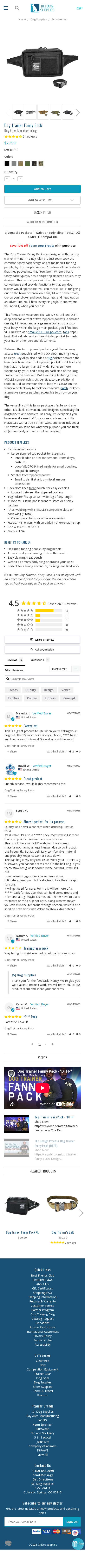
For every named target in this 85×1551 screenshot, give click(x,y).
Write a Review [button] (44, 639)
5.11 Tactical (42, 1437)
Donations (42, 1323)
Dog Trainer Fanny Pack (19, 746)
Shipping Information (43, 1297)
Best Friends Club (42, 1275)
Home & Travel (42, 1391)
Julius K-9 (43, 1442)
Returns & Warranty (42, 1301)
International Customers (42, 1331)
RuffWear (42, 1429)
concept (69, 698)
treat (17, 353)
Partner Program (42, 1310)
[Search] (17, 8)
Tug (10, 497)
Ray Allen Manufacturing (42, 1416)
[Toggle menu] (6, 8)
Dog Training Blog (42, 1314)
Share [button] (13, 751)
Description (42, 212)
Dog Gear (42, 1378)
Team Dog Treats (41, 246)
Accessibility (43, 1344)
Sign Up (72, 1521)
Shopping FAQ (42, 1293)
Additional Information (42, 221)
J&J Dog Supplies (42, 1411)
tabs (66, 332)
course (32, 698)
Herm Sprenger (42, 1424)
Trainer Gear (42, 1374)
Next (77, 112)
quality (30, 690)
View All (43, 1455)
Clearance (42, 1361)
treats (13, 690)
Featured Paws (43, 1280)
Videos (42, 1057)
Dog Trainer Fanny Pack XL (22, 1232)
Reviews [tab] (12, 660)
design (49, 690)
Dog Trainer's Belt (63, 1232)
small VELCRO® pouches (44, 332)
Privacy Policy (42, 1336)
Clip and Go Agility (42, 1433)
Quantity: (11, 172)
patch (64, 388)
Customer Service (42, 1306)
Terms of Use (42, 1340)
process (50, 698)
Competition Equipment (42, 1369)
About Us (42, 1284)
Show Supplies (42, 1387)
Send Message (42, 1475)
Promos (42, 1395)
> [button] (53, 1044)
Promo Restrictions (42, 1327)
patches (13, 505)
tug (49, 358)
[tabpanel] (18, 112)
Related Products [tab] (43, 1171)
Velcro (65, 690)
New (42, 1365)
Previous (7, 112)
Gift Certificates (42, 1288)
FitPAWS (42, 1450)
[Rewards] (78, 1544)
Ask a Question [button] (44, 649)
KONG (42, 1420)
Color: (8, 157)
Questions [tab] (37, 660)
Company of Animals (43, 1446)
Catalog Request (43, 1319)
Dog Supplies (42, 1382)
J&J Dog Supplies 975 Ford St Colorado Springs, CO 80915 (42, 1485)
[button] (71, 751)
